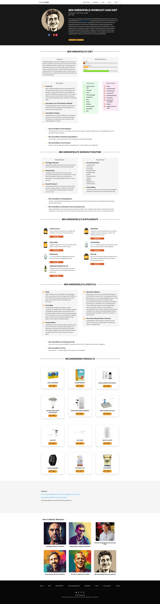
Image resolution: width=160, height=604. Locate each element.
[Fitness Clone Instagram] (83, 592)
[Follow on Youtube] (54, 35)
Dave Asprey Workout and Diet (55, 574)
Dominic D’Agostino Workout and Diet (105, 543)
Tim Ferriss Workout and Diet (80, 574)
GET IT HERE (52, 385)
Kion (51, 256)
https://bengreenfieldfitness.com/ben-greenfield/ (54, 497)
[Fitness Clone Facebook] (78, 592)
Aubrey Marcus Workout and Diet (79, 546)
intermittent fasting (85, 20)
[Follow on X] (51, 35)
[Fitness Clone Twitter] (76, 592)
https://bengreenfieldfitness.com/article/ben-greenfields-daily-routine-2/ (60, 494)
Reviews (109, 2)
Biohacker (72, 40)
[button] (120, 2)
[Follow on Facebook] (49, 35)
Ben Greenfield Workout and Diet (105, 574)
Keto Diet (80, 40)
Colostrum (93, 244)
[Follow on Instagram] (57, 35)
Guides (103, 2)
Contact (116, 2)
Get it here (56, 236)
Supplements (95, 2)
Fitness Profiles (86, 2)
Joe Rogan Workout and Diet (55, 546)
